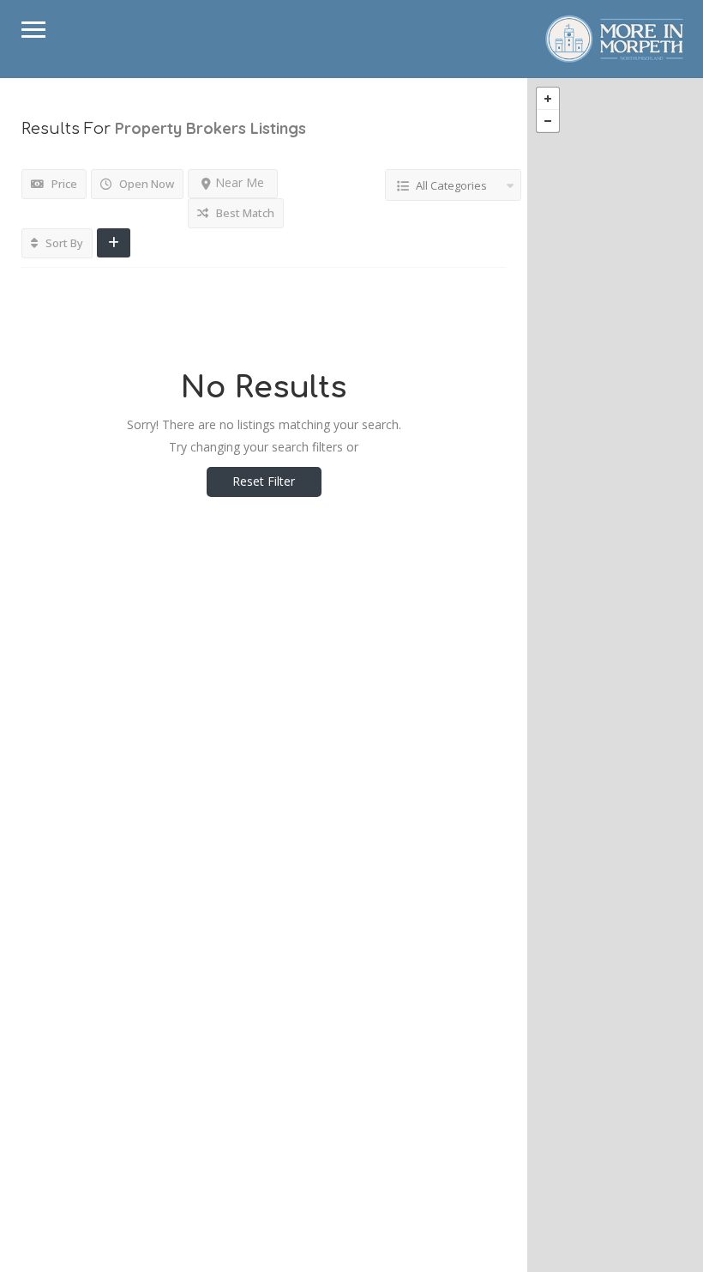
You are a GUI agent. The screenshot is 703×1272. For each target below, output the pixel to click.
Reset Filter (263, 481)
